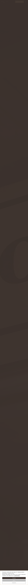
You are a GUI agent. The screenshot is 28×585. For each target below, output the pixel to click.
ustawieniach (17, 575)
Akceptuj (14, 578)
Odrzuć (14, 580)
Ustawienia (14, 582)
